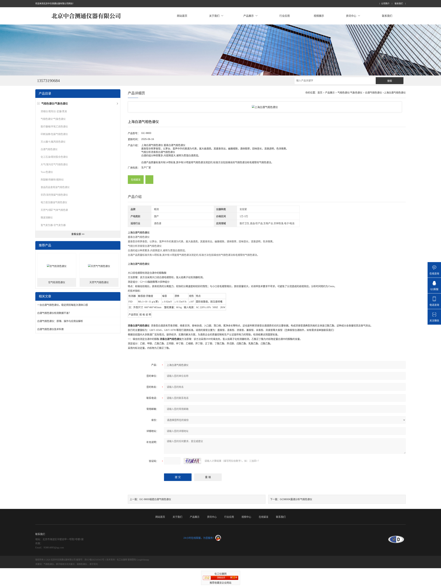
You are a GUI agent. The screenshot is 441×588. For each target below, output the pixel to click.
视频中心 (246, 516)
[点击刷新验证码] (192, 461)
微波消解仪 (47, 217)
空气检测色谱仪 (56, 282)
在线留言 (136, 179)
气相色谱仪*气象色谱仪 (53, 119)
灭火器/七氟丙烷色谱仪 (53, 141)
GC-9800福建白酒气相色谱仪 (155, 499)
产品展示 (248, 15)
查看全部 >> (77, 234)
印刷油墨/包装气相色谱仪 (54, 134)
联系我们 (399, 4)
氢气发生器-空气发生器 (53, 225)
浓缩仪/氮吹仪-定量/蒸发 (54, 111)
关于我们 (214, 15)
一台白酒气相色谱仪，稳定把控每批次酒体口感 (62, 304)
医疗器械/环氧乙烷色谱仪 (54, 126)
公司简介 (385, 4)
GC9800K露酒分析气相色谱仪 (296, 499)
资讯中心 (351, 15)
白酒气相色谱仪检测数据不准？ (54, 313)
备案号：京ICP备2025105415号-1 (91, 560)
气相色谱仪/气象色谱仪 (349, 92)
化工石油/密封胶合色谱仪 (54, 156)
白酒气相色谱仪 (49, 149)
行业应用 (284, 15)
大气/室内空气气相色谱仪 (54, 164)
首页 (319, 92)
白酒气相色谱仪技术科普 (50, 329)
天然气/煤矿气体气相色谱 (54, 210)
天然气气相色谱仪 (99, 282)
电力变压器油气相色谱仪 (54, 202)
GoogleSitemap (142, 560)
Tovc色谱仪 (47, 172)
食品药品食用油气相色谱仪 (55, 187)
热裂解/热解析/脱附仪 (52, 179)
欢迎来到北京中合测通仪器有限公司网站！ (55, 3)
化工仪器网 (122, 560)
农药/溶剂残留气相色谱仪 (54, 194)
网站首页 (182, 15)
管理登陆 (132, 560)
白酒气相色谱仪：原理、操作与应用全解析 (60, 321)
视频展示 (319, 15)
